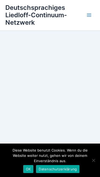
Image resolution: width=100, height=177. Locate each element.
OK (28, 169)
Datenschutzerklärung (58, 169)
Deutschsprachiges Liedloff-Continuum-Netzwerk (36, 15)
